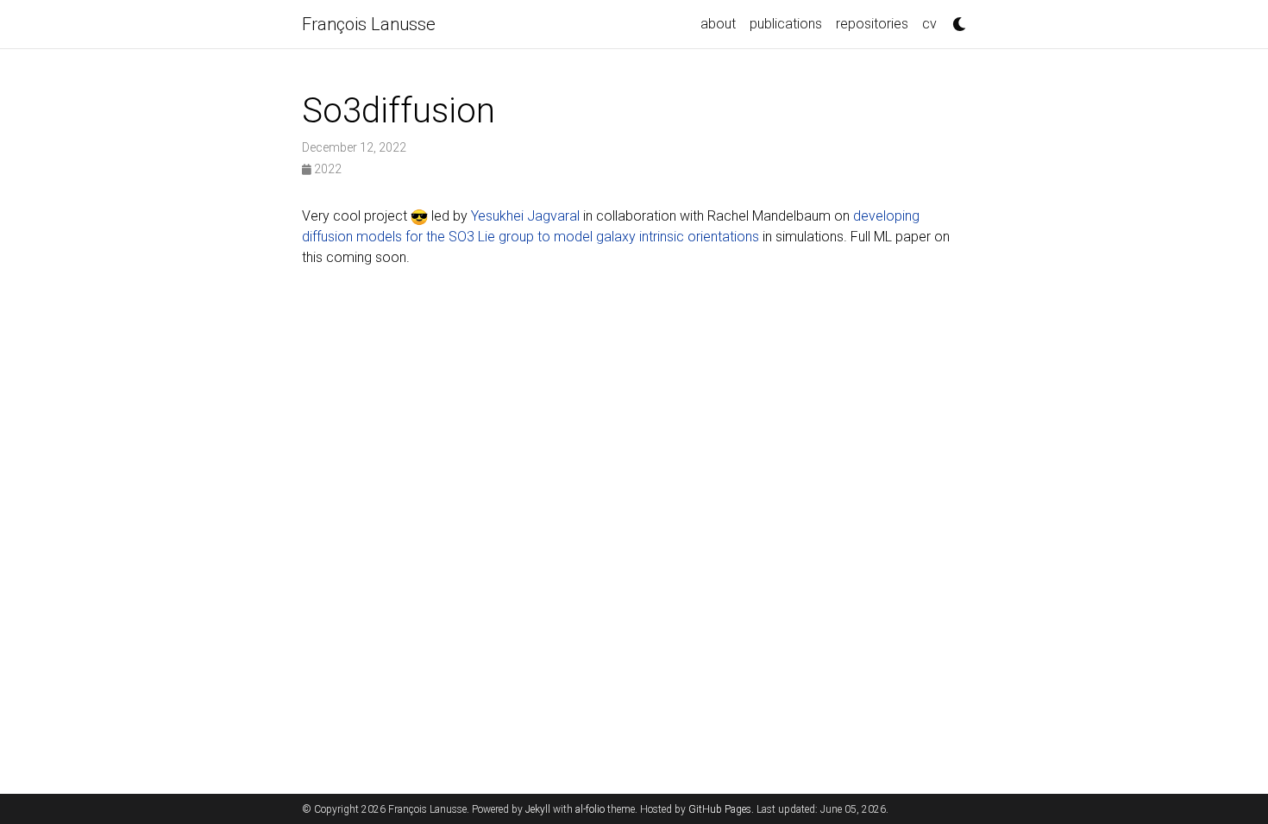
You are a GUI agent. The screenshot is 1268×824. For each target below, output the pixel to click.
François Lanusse (369, 24)
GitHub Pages (719, 809)
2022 (326, 169)
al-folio (590, 809)
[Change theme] (955, 19)
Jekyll (537, 809)
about (718, 24)
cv (929, 24)
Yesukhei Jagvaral (525, 216)
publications (786, 24)
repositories (872, 24)
